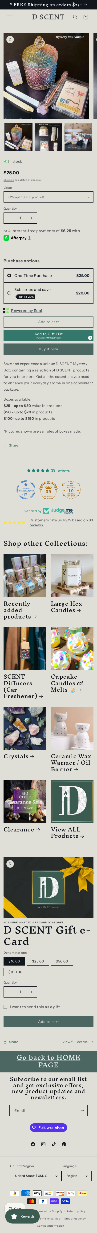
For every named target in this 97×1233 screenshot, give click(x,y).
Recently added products (17, 610)
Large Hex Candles (66, 606)
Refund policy (76, 1211)
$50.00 (62, 961)
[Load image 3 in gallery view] (78, 137)
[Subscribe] (82, 1110)
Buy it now (48, 349)
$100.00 (15, 972)
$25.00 (38, 961)
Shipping (9, 179)
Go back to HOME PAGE (49, 1061)
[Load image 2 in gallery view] (48, 137)
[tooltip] (90, 338)
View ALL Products (66, 832)
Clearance (19, 829)
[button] (9, 17)
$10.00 (14, 961)
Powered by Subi (26, 310)
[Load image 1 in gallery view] (18, 137)
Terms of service (49, 1218)
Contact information (50, 1225)
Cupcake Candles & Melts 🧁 (67, 683)
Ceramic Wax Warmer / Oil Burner (71, 762)
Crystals (16, 756)
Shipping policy (75, 1218)
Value (8, 188)
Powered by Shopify (49, 1211)
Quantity (10, 208)
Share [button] (13, 445)
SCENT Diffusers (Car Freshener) (20, 686)
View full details (75, 1042)
